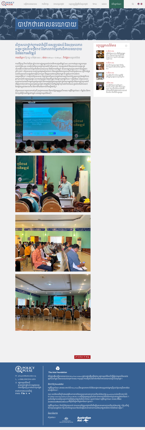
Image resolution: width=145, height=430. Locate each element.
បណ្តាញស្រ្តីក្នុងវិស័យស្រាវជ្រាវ (78, 4)
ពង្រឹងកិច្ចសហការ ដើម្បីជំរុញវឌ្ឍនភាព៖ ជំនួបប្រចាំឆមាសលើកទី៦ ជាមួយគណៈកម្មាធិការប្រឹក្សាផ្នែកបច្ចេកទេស (115, 56)
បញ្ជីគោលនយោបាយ (30, 4)
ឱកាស (95, 4)
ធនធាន (104, 4)
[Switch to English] (141, 4)
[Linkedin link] (24, 393)
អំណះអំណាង (53, 413)
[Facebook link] (21, 393)
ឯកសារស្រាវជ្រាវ (59, 4)
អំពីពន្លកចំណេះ (116, 4)
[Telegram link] (29, 393)
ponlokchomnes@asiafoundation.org (58, 401)
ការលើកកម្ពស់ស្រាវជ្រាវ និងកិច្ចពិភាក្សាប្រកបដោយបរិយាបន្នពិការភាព (115, 67)
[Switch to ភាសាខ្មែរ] (139, 4)
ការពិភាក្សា (45, 4)
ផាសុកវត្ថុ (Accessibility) (56, 384)
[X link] (26, 393)
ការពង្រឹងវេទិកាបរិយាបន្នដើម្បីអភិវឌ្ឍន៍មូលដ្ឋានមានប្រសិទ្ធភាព (115, 76)
